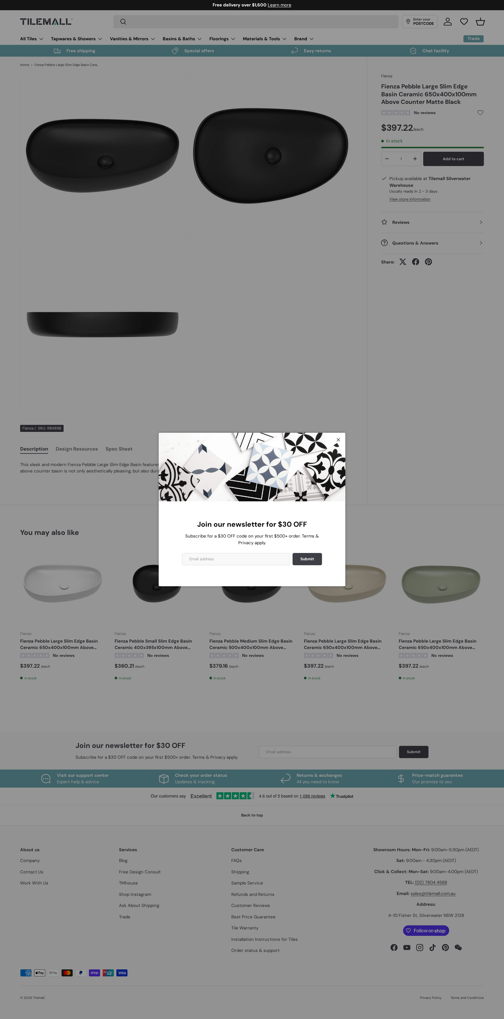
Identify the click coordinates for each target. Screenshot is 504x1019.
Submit (307, 558)
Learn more (279, 5)
